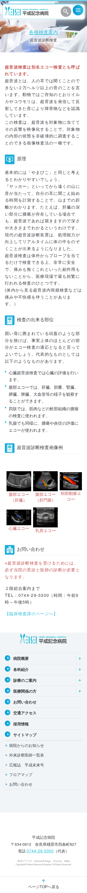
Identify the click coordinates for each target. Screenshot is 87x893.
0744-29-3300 (40, 851)
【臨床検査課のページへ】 (31, 613)
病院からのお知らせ (26, 745)
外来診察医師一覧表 (26, 755)
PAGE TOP (79, 860)
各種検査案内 (43, 32)
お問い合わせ (20, 784)
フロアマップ (20, 774)
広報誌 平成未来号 (26, 765)
